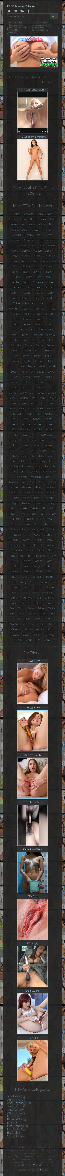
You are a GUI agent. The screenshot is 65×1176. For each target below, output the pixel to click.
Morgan (29, 518)
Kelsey (26, 419)
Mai (24, 482)
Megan (14, 503)
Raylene (50, 545)
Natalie (37, 524)
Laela (33, 440)
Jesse (41, 392)
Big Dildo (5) (14, 1132)
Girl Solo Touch (16, 25)
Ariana (51, 245)
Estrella (14, 340)
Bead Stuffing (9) (17, 1126)
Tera (12, 613)
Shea (12, 582)
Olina (28, 534)
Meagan (48, 497)
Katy (38, 413)
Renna (40, 550)
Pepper (14, 545)
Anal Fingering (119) (19, 1103)
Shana (25, 576)
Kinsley (38, 424)
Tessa (21, 613)
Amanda (47, 229)
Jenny (23, 392)
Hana (15, 355)
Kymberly (46, 434)
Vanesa (52, 624)
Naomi (26, 524)
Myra (49, 518)
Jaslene (27, 382)
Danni (16, 319)
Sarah (26, 566)
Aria (42, 245)
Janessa (14, 382)
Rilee (50, 550)
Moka (42, 513)
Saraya (37, 566)
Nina (51, 529)
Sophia (38, 587)
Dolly (49, 324)
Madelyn (36, 476)
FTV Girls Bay (16, 22)
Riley (12, 555)
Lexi (53, 450)
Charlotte (48, 298)
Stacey (15, 592)
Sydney (25, 603)
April (33, 245)
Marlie (15, 497)
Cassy (50, 292)
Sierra (43, 582)
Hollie (50, 361)
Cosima (26, 308)
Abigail (17, 213)
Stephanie (47, 592)
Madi (47, 476)
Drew (14, 329)
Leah (23, 450)
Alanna (33, 219)
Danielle (48, 313)
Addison (28, 213)
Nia (13, 529)
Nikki (42, 529)
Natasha (49, 524)
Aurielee (50, 256)
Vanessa (15, 629)
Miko (52, 508)
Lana (42, 440)
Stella (35, 592)
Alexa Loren (18, 224)
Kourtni (38, 429)
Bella (37, 266)
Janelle (48, 376)
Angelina (29, 240)
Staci (25, 592)
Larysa (36, 445)
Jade (15, 376)
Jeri (32, 392)
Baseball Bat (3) (17, 1119)
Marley (50, 492)
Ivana (24, 371)
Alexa (53, 219)
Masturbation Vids (43, 25)
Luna (53, 471)
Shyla (33, 582)
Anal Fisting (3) (16, 1106)
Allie (24, 229)
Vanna (27, 629)
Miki (43, 508)
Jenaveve (40, 387)
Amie (39, 234)
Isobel (14, 371)
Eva (24, 340)
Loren (12, 471)
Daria (49, 319)
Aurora (13, 261)
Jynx (23, 403)
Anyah (23, 245)
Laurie (13, 450)
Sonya (27, 587)
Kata (40, 408)
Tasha (31, 608)
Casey (27, 292)
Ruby (16, 561)
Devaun (38, 324)
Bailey (16, 266)
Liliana (24, 461)
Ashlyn (38, 250)
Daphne (27, 319)
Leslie (43, 450)
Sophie (50, 587)
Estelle (51, 334)
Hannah (37, 355)
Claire (40, 303)
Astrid (48, 250)
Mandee (26, 487)
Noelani (17, 534)
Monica (17, 518)
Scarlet (15, 571)
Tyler (47, 618)
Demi (16, 324)
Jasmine (39, 382)
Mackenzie (21, 476)
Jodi (34, 398)
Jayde (51, 382)
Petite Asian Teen (18, 27)
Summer (28, 597)
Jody (42, 398)
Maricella (51, 487)
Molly (52, 513)
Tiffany (43, 613)
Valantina (14, 624)
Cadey (50, 282)
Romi (29, 555)
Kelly (15, 419)
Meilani (26, 503)
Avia (45, 261)
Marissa (38, 492)
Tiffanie (32, 613)
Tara (12, 608)
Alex (43, 219)
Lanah (52, 440)
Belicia (26, 266)
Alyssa (34, 229)
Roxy (53, 555)
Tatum (41, 608)
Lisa (46, 466)
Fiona (52, 340)
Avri (54, 261)
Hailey (38, 350)
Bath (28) (12, 1122)
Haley (48, 350)
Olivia (37, 534)
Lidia (41, 455)
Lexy (26, 455)
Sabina (26, 561)
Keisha (48, 413)
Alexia (31, 224)
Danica (36, 313)
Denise (26, 324)
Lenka (33, 450)
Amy (49, 234)
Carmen (48, 287)
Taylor (51, 608)
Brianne (49, 271)
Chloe (16, 303)
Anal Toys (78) (16, 1112)
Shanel (37, 576)
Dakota (16, 313)
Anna (40, 240)
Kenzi (15, 424)
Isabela (52, 366)
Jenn (52, 387)
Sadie (49, 561)
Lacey (13, 440)
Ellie (51, 329)
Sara (16, 566)
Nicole (32, 529)
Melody (50, 503)
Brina (38, 277)
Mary (26, 497)
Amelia (29, 234)
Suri (38, 597)
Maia (32, 482)
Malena (43, 482)
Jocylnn (23, 398)
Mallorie (13, 487)
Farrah (33, 340)
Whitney (49, 634)
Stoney (15, 597)
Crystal (52, 308)
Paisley (26, 540)
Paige (15, 540)
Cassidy (39, 292)
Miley (12, 513)
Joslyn (52, 398)
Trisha (37, 618)
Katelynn (18, 413)
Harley (49, 355)
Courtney (39, 308)
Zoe (38, 639)
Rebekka (17, 550)
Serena (15, 576)
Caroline (15, 292)
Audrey (38, 256)
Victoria (15, 634)
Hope (21, 366)
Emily (13, 334)
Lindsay (14, 466)
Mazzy (36, 497)
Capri (28, 287)
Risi (21, 555)
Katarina (51, 408)
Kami (12, 408)
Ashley (26, 250)
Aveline (25, 261)
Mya (39, 518)
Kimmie (26, 424)
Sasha (47, 566)
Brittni (48, 277)
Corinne (13, 308)
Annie (13, 245)
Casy (14, 298)
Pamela (38, 540)
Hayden (27, 361)
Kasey (31, 408)
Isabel (41, 366)
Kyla (25, 434)
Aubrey (26, 256)
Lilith (34, 461)
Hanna (25, 355)
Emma (24, 334)
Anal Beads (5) (16, 1099)
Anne (50, 240)
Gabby (28, 345)
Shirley (23, 582)
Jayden (14, 387)
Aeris (49, 213)
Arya (16, 250)
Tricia (27, 618)
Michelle (22, 508)
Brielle (17, 277)
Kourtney (25, 429)
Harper (15, 361)
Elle (43, 329)
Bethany (48, 266)
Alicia (42, 224)
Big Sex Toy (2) (16, 1135)
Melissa (38, 503)
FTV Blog (39, 27)
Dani (26, 313)
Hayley (39, 361)
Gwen (27, 350)
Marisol (26, 492)
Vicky (51, 629)
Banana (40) (14, 1116)
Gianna (39, 345)
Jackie (40, 371)
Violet (26, 634)
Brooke (15, 282)
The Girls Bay (41, 22)
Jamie (37, 376)
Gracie (16, 350)
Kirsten (49, 424)
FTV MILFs (14, 30)
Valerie (40, 624)
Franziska (16, 345)
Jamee (26, 376)
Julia (14, 403)
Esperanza (38, 334)
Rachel (38, 545)
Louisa (33, 471)
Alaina (12, 219)
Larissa (25, 445)
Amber (17, 234)
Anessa (16, 240)
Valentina (28, 624)
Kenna (49, 419)
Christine (28, 303)
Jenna (12, 392)
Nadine (15, 524)
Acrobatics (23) (16, 1096)
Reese (29, 550)
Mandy (38, 487)
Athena (14, 256)
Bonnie (37, 271)
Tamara (50, 603)
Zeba (29, 639)
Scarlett (27, 571)
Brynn (26, 282)
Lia (33, 455)
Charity (36, 298)
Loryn (22, 471)
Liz (53, 466)
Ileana (31, 366)
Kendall (37, 419)
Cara (37, 287)
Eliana (34, 329)
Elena (24, 329)
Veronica (39, 629)
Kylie (34, 434)
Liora (37, 466)
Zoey (47, 639)
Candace (17, 287)
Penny (49, 540)
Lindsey (26, 466)
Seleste (39, 571)
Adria (40, 213)
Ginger (50, 345)
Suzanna (49, 597)
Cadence (38, 282)
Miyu (33, 513)
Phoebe (26, 545)
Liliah (15, 461)
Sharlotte (49, 576)
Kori (14, 429)
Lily (51, 461)
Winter (18, 639)
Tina (53, 613)
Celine (24, 298)
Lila (50, 455)
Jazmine (26, 387)
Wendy (37, 634)
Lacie (23, 440)
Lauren (48, 445)
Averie (35, 261)
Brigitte (28, 277)
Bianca (15, 271)
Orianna (48, 534)
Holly (12, 366)
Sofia (53, 582)
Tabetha (38, 603)
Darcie (39, 319)
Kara (21, 408)
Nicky (22, 529)
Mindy (22, 513)
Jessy (12, 398)
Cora (49, 303)
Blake (26, 271)
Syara (14, 603)
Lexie (16, 455)
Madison (14, 482)
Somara (15, 587)
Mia (12, 508)
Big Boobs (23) (16, 1129)
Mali (53, 482)
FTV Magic (14, 32)
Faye (42, 340)
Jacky (51, 371)
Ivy (32, 371)
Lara (15, 445)
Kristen (49, 429)
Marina (15, 492)
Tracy (18, 618)
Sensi (50, 571)
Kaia (43, 403)
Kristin (16, 434)
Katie (29, 413)
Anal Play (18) (15, 1109)
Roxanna (41, 555)
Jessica (52, 392)
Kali (51, 403)
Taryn (21, 608)
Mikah (34, 508)
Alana (22, 219)
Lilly (43, 461)
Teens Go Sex (41, 30)
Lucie (44, 471)
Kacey (33, 403)
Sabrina (38, 561)
